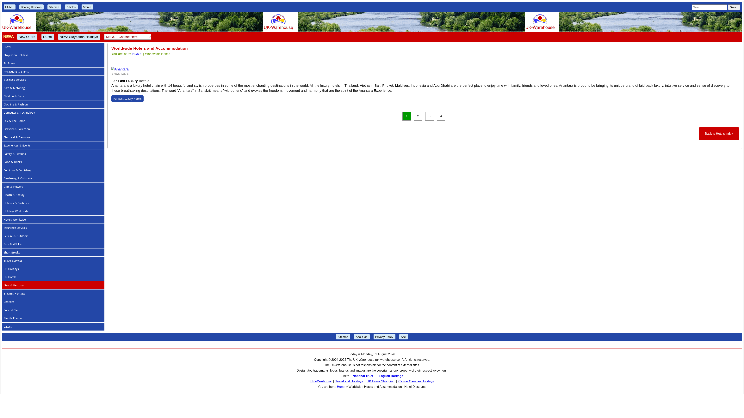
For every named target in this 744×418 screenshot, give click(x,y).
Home (341, 386)
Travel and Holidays (349, 381)
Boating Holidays (31, 7)
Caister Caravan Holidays (416, 381)
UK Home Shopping (380, 381)
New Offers (27, 37)
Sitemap (54, 7)
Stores (87, 7)
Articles (71, 7)
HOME (9, 7)
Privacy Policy (384, 336)
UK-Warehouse (321, 381)
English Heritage (391, 376)
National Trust (363, 376)
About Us (362, 336)
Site (403, 336)
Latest (47, 37)
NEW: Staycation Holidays (79, 37)
